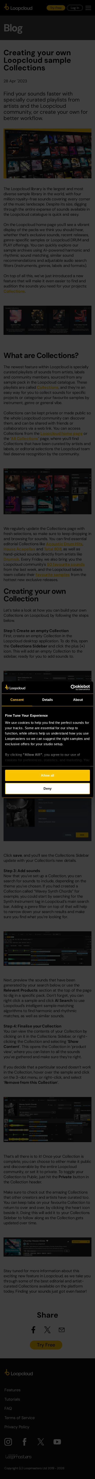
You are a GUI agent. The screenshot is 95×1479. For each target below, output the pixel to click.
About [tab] (78, 700)
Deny (47, 788)
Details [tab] (47, 700)
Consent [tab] (17, 700)
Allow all (47, 775)
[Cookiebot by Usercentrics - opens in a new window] (70, 687)
